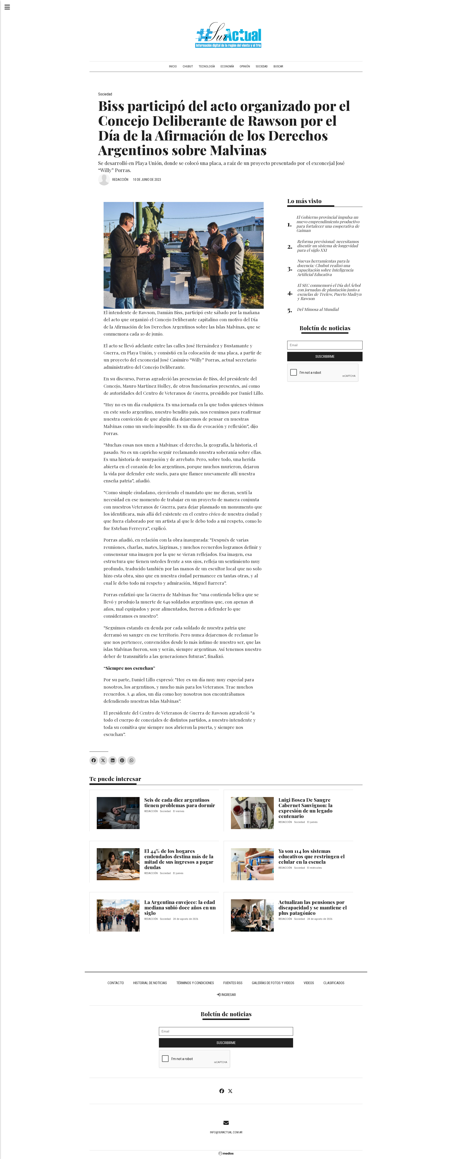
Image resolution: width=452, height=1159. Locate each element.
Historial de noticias (150, 983)
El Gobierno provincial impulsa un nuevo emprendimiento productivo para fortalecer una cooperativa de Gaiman (327, 223)
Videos (309, 983)
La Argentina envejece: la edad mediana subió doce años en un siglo (180, 907)
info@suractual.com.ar (226, 1132)
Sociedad (262, 66)
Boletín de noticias (325, 328)
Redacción (120, 179)
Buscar (278, 66)
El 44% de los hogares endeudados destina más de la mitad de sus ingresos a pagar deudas (179, 858)
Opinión (245, 66)
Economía (227, 66)
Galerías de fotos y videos (273, 983)
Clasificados (333, 983)
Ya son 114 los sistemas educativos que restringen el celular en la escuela (311, 856)
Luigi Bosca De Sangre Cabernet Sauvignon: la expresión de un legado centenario (305, 807)
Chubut (188, 66)
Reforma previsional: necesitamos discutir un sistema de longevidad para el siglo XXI (328, 245)
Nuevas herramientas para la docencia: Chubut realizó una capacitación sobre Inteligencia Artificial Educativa (325, 267)
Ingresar (228, 995)
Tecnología (207, 66)
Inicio (173, 66)
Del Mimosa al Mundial (318, 309)
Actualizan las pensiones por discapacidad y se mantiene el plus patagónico (312, 907)
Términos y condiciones (195, 983)
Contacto (116, 983)
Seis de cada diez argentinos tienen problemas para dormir (179, 802)
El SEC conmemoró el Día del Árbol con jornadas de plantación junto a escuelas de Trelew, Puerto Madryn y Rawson (329, 291)
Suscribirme (325, 356)
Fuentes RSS (232, 983)
